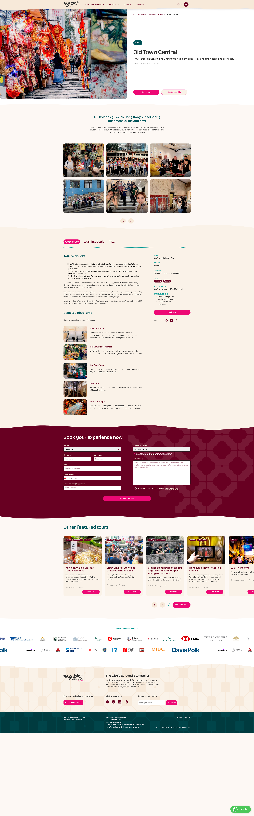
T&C (112, 242)
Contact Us (140, 4)
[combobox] (68, 478)
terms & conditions (172, 488)
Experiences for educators (147, 14)
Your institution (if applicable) (75, 484)
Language (157, 270)
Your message (138, 459)
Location (157, 255)
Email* (66, 465)
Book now (146, 92)
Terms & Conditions (183, 717)
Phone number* (69, 476)
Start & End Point (160, 286)
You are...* (67, 445)
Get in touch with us (73, 703)
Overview (72, 242)
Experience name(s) (140, 445)
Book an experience (93, 4)
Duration (157, 263)
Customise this (174, 92)
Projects (112, 4)
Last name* (98, 455)
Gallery (160, 14)
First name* (68, 455)
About (126, 4)
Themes (156, 278)
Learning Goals (93, 242)
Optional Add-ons (161, 294)
